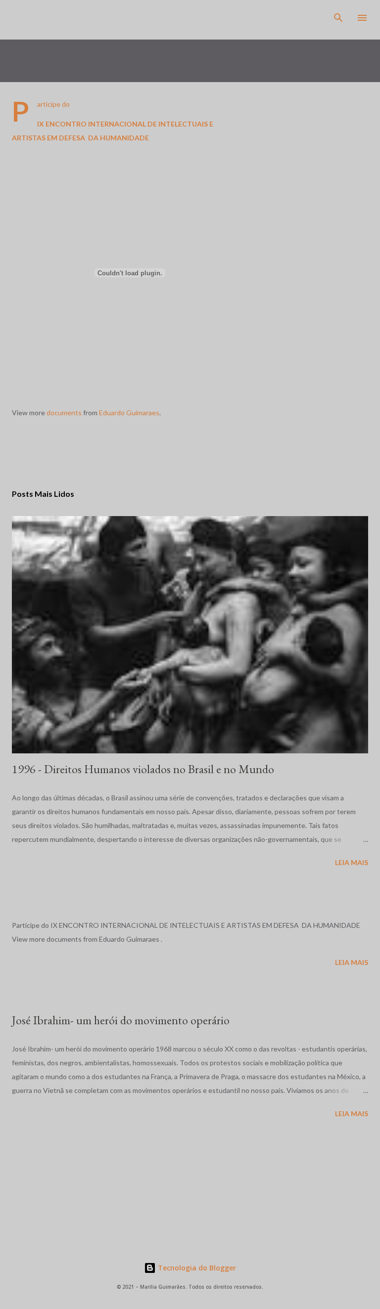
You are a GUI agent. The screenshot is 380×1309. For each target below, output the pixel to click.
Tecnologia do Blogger (196, 1267)
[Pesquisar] (338, 18)
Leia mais (351, 862)
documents (64, 412)
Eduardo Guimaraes (129, 412)
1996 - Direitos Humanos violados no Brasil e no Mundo (143, 769)
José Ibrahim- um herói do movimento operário (121, 1020)
